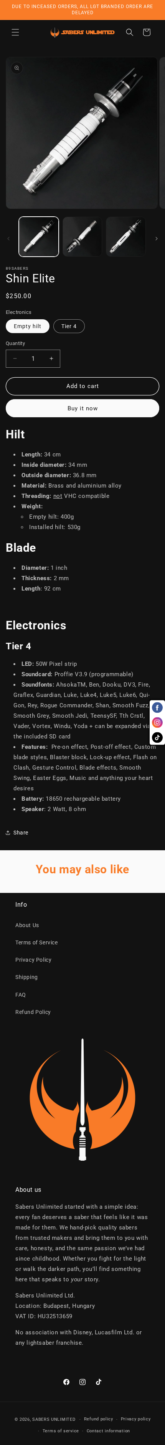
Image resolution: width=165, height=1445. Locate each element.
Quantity (15, 343)
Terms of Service (36, 942)
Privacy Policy (33, 960)
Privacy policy (136, 1419)
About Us (27, 925)
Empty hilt (27, 326)
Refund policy (98, 1419)
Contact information (108, 1430)
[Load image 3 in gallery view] (126, 237)
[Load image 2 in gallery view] (82, 237)
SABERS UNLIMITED (53, 1419)
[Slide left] (8, 238)
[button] (15, 32)
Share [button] (20, 833)
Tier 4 (69, 326)
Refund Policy (33, 1012)
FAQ (20, 995)
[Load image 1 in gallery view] (39, 237)
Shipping (26, 977)
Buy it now (83, 408)
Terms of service (61, 1430)
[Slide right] (156, 238)
